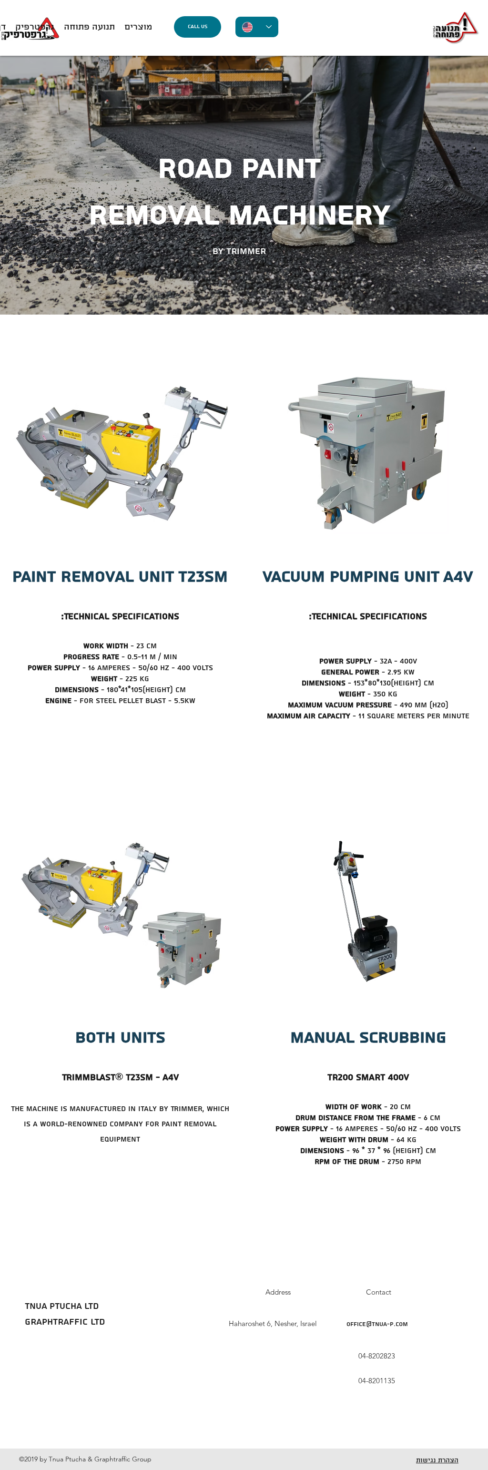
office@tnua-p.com (377, 1324)
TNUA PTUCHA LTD (62, 1306)
